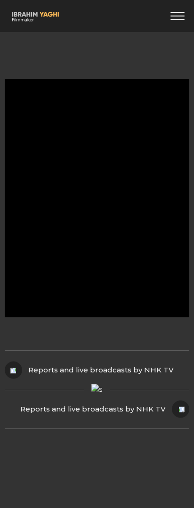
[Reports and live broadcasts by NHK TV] (97, 206)
